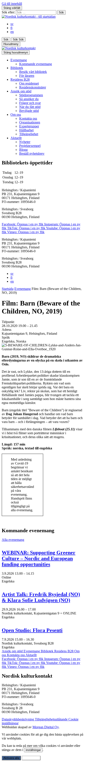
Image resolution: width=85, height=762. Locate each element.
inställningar (33, 750)
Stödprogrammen (31, 95)
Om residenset (29, 83)
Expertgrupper (29, 126)
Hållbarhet (26, 130)
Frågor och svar (30, 103)
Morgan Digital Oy (45, 727)
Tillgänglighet (28, 134)
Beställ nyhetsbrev (31, 153)
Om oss (15, 114)
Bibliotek (16, 68)
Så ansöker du (29, 99)
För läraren (26, 75)
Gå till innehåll (12, 3)
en (12, 32)
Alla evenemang (13, 540)
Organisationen (29, 122)
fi (11, 28)
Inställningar (31, 758)
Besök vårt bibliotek (33, 72)
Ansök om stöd (20, 91)
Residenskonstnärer (32, 87)
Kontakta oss (28, 118)
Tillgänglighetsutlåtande (51, 719)
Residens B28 (20, 79)
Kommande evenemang (35, 64)
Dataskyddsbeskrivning (18, 719)
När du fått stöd (30, 107)
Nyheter (24, 142)
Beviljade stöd (29, 111)
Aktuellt (16, 138)
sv (12, 24)
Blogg (23, 149)
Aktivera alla (11, 758)
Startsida (8, 289)
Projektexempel (30, 146)
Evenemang (18, 60)
